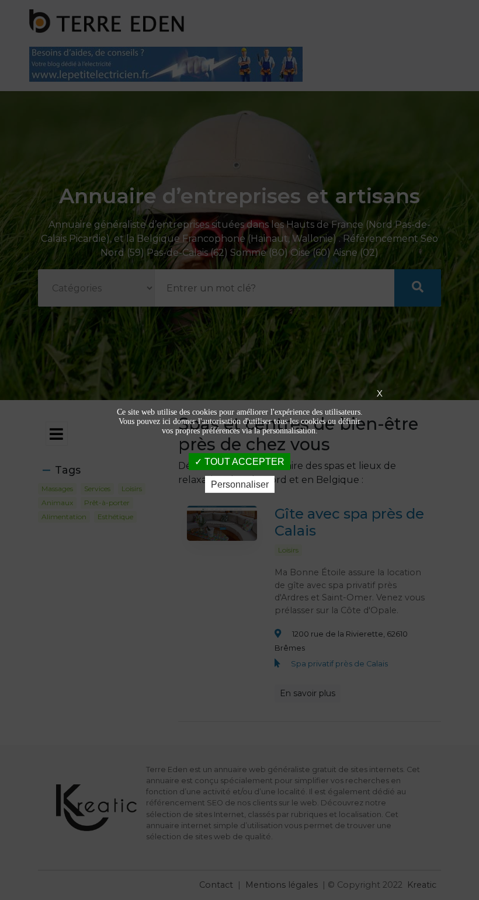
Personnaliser (240, 484)
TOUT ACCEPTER (243, 461)
